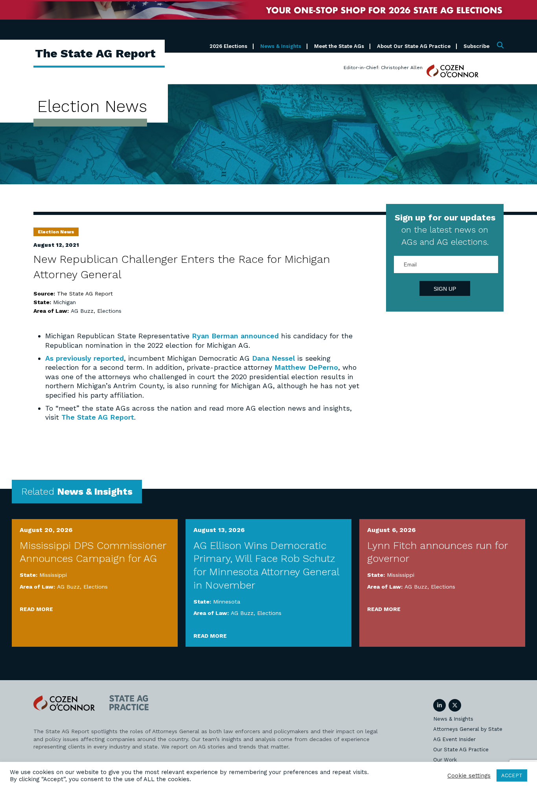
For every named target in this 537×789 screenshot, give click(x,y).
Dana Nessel (273, 358)
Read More (36, 609)
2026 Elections (228, 46)
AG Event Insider (454, 739)
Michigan (64, 302)
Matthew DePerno (306, 367)
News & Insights (280, 46)
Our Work (445, 760)
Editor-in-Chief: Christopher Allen (383, 67)
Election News (56, 232)
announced (260, 336)
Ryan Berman (215, 336)
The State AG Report (97, 417)
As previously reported (84, 358)
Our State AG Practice (461, 749)
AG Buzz (82, 311)
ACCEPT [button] (511, 775)
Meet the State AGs (339, 46)
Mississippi (53, 575)
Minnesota (226, 601)
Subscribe (476, 46)
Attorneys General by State (467, 729)
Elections (109, 311)
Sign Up (445, 289)
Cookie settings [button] (469, 775)
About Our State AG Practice (414, 46)
